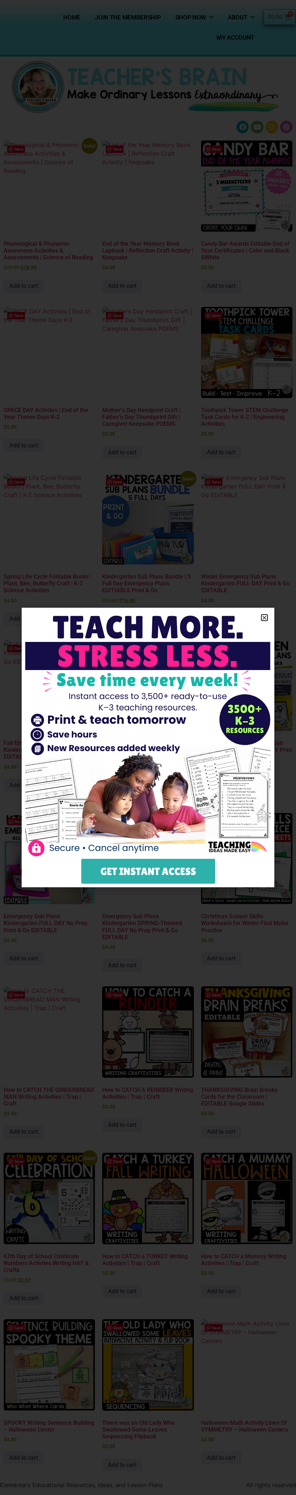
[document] (148, 747)
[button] (264, 617)
